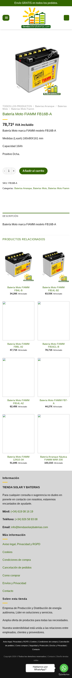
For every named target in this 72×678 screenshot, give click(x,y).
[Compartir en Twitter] (17, 196)
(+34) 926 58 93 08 (26, 519)
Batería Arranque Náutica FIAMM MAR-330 (53, 458)
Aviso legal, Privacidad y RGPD (21, 544)
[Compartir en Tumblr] (36, 196)
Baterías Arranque (44, 106)
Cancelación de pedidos (17, 567)
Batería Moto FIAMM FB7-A (54, 402)
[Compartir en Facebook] (11, 196)
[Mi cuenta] (59, 18)
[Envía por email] (23, 196)
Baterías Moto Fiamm (22, 109)
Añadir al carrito (33, 170)
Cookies (7, 552)
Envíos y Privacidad (14, 583)
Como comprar (11, 575)
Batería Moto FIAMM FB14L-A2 (18, 402)
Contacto (8, 591)
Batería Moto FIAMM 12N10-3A (18, 458)
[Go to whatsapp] (64, 668)
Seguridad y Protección (38, 646)
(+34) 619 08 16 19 (22, 511)
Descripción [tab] (10, 216)
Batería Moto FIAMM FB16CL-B (54, 345)
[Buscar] (12, 17)
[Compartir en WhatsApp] (5, 196)
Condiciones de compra (17, 559)
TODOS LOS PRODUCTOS (17, 106)
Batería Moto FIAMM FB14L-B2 (54, 289)
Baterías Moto (40, 188)
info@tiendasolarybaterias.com (29, 527)
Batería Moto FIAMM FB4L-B (18, 289)
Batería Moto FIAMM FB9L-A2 (18, 345)
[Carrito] (66, 18)
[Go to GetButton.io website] (64, 674)
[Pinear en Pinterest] (29, 196)
